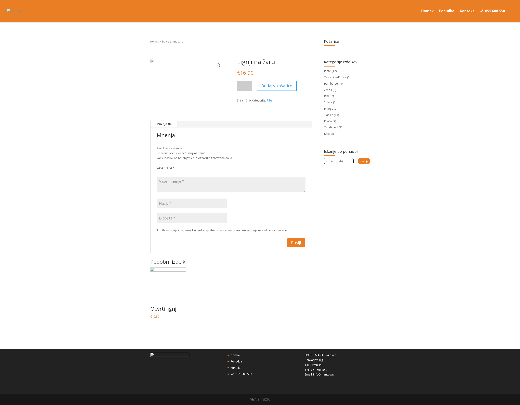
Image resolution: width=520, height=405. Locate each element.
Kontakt (467, 11)
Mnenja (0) (164, 124)
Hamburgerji (332, 83)
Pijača (328, 121)
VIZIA (266, 399)
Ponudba (446, 11)
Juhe (327, 133)
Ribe (162, 41)
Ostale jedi (331, 127)
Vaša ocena (165, 168)
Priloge (328, 108)
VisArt (254, 399)
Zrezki (328, 90)
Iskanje (364, 161)
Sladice (328, 115)
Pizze (327, 71)
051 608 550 (495, 11)
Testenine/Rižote (335, 77)
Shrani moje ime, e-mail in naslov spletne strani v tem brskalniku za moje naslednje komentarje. (224, 230)
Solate (328, 102)
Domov (427, 11)
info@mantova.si (324, 374)
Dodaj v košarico (276, 85)
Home (154, 41)
